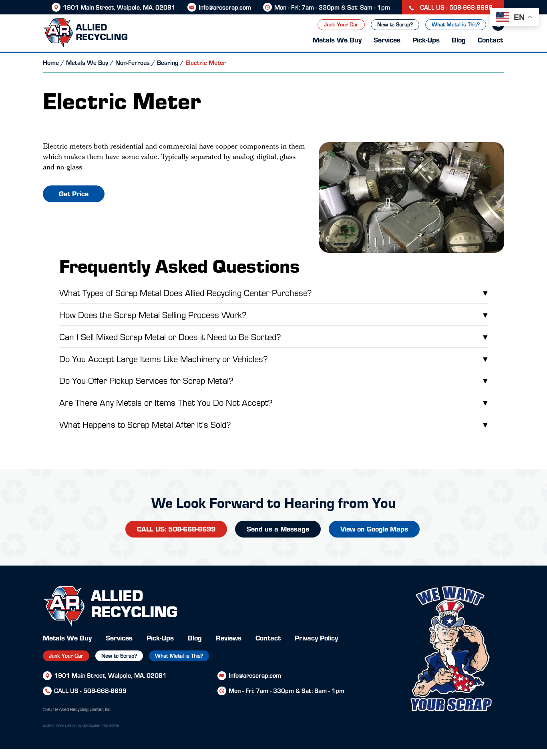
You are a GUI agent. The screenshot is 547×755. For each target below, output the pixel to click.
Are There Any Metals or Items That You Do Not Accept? (273, 402)
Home (51, 62)
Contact (490, 39)
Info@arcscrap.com (225, 7)
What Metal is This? (456, 24)
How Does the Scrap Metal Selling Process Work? (273, 314)
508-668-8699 (105, 690)
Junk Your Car (341, 24)
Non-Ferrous (132, 62)
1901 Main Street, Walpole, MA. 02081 (119, 7)
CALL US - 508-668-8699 (455, 7)
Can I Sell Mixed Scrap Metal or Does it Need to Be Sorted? (273, 336)
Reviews (228, 637)
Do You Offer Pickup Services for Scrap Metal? (273, 380)
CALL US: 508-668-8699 (176, 528)
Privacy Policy (316, 637)
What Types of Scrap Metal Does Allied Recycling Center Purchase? (273, 292)
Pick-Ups (426, 39)
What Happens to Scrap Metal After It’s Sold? (273, 424)
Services (387, 39)
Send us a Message (278, 528)
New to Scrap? (395, 24)
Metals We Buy (337, 39)
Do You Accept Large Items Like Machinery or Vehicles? (273, 358)
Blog (459, 39)
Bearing (167, 62)
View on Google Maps (374, 528)
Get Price (73, 193)
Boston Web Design (59, 725)
